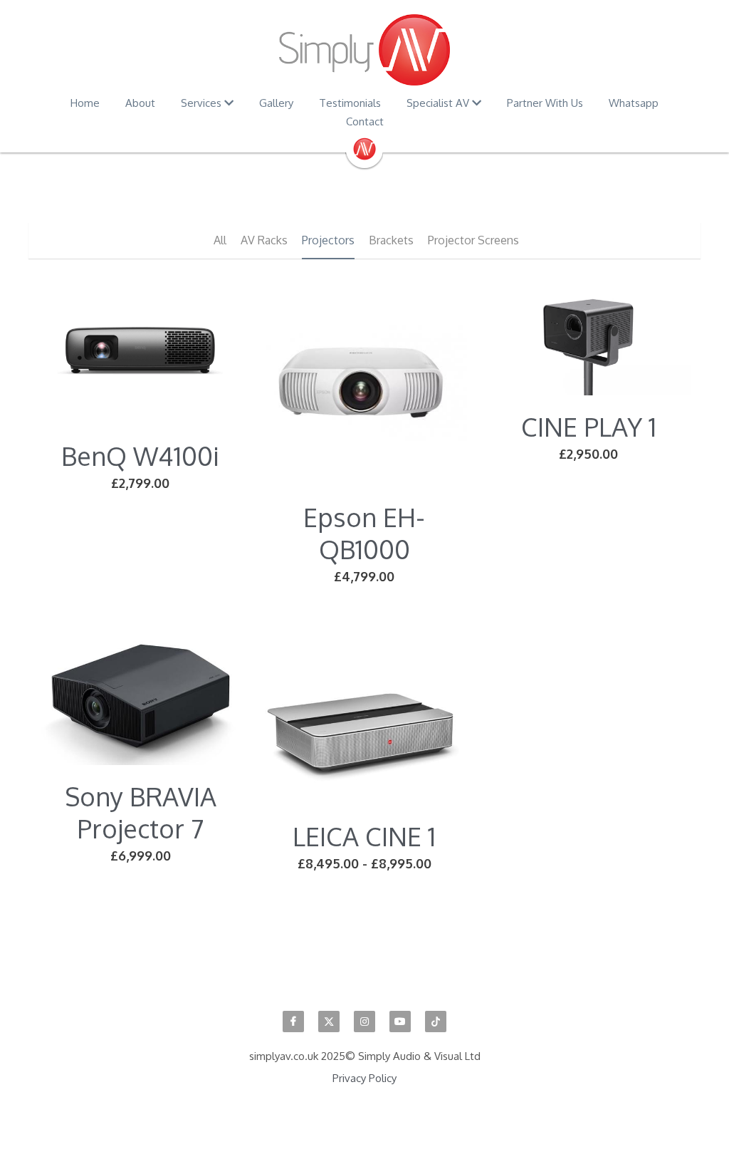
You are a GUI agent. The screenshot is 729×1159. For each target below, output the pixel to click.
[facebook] (293, 1021)
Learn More (80, 1069)
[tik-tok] (435, 1021)
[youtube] (400, 1021)
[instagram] (364, 1021)
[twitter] (329, 1021)
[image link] (364, 49)
